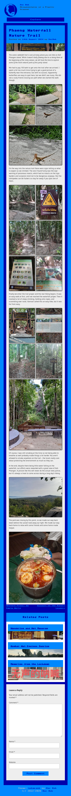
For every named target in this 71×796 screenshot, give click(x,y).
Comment (13, 702)
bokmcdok (34, 788)
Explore (35, 19)
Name (12, 741)
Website (12, 762)
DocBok (52, 39)
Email (12, 752)
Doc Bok (24, 4)
